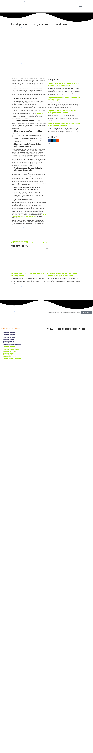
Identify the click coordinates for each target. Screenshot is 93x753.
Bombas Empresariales (9, 356)
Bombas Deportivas (8, 354)
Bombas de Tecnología (9, 351)
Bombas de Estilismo (9, 348)
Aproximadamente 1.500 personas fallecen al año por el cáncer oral (61, 274)
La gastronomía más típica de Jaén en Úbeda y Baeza (27, 274)
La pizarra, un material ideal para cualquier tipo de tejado (62, 111)
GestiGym (29, 112)
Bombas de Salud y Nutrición (11, 349)
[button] (49, 140)
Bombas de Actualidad (9, 346)
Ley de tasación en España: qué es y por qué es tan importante (63, 84)
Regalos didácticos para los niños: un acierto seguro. (64, 99)
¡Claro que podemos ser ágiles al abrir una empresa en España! (64, 124)
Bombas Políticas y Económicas (12, 344)
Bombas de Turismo (8, 353)
